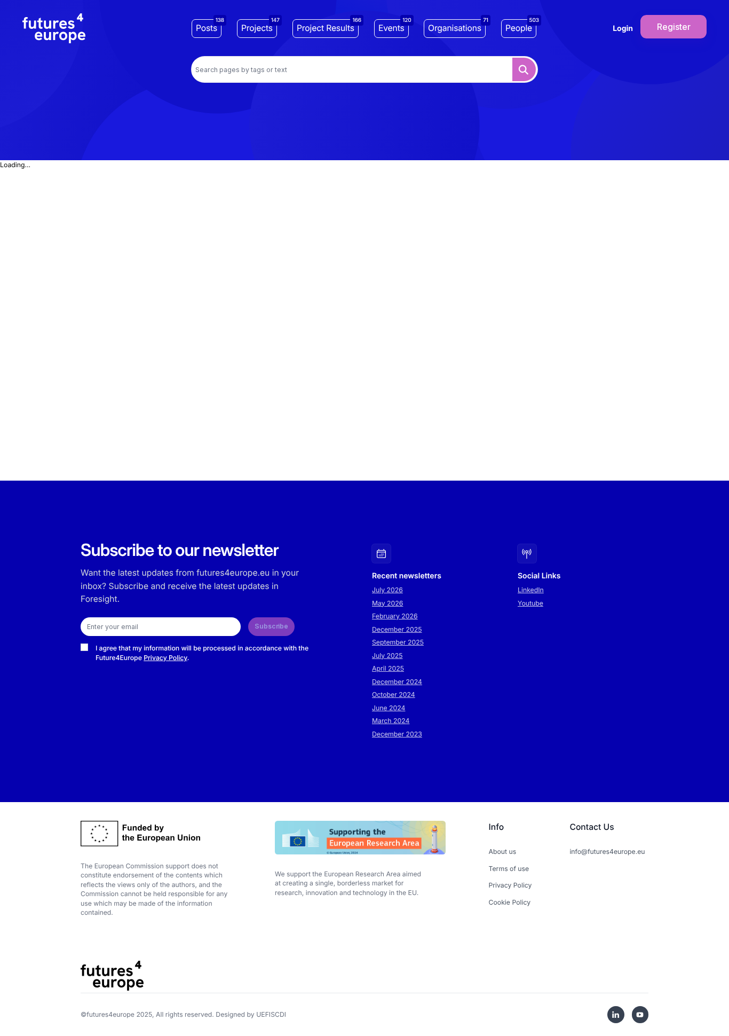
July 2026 (387, 590)
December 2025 (397, 629)
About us (503, 851)
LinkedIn (531, 590)
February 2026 (395, 616)
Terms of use (509, 869)
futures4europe (110, 1014)
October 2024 (393, 694)
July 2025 (387, 656)
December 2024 (397, 682)
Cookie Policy (510, 902)
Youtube (530, 603)
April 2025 (388, 668)
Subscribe (271, 626)
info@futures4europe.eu (607, 851)
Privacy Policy (165, 658)
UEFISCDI (271, 1014)
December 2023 (397, 734)
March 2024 (390, 721)
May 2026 (387, 603)
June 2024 (388, 708)
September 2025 (398, 642)
